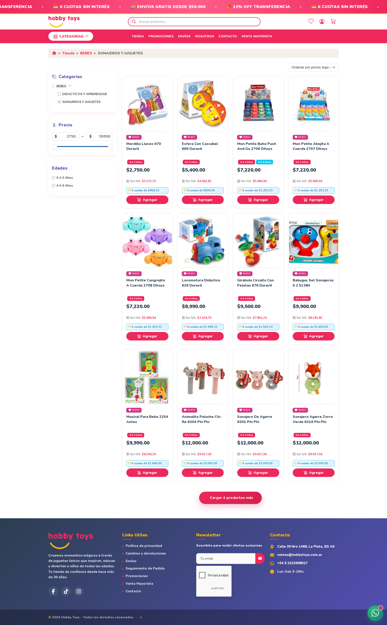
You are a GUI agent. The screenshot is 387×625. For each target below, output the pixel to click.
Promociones (161, 36)
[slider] (54, 146)
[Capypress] (141, 617)
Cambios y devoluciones (146, 553)
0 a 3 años (135, 162)
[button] (69, 85)
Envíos (184, 36)
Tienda (138, 36)
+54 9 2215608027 (292, 563)
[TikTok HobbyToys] (66, 591)
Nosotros (204, 36)
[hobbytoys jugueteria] (79, 591)
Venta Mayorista (256, 36)
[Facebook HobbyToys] (53, 591)
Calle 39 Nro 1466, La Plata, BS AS (306, 546)
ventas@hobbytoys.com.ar (299, 555)
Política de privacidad (144, 546)
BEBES (86, 53)
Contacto (228, 36)
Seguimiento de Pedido (145, 568)
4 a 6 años (264, 162)
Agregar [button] (150, 199)
